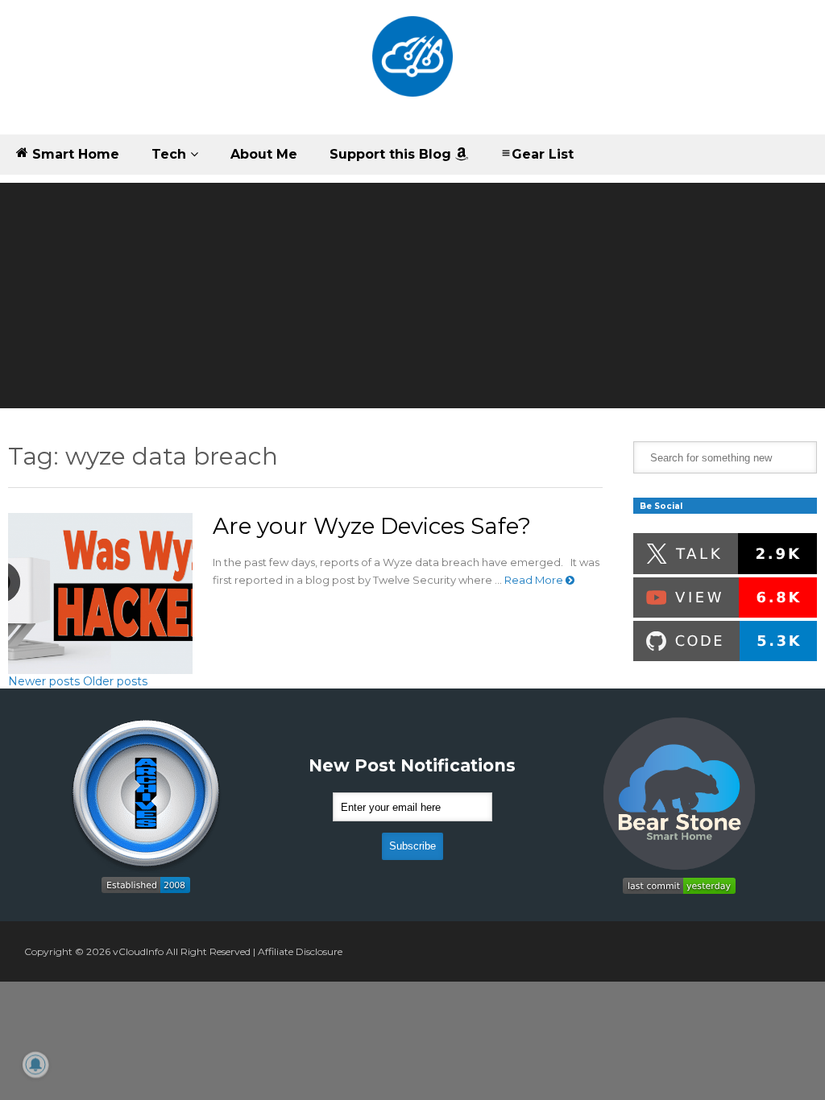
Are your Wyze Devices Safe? (372, 526)
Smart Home (73, 154)
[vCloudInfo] (412, 67)
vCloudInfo (138, 951)
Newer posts (44, 681)
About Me (263, 154)
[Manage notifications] (35, 1064)
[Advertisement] (412, 295)
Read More (535, 579)
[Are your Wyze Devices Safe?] (100, 593)
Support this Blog (392, 154)
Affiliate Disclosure (300, 951)
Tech (170, 154)
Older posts (115, 681)
